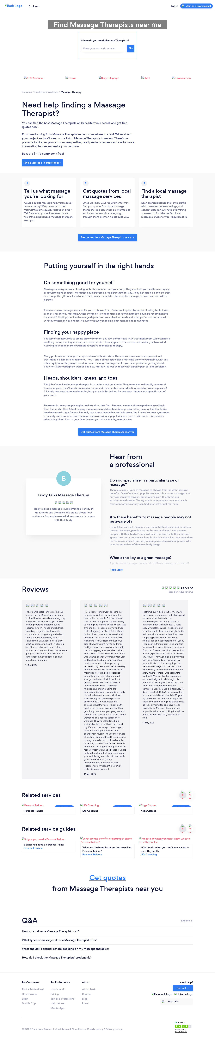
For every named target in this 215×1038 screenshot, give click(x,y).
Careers (86, 994)
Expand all (187, 920)
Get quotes (107, 878)
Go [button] (131, 48)
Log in (174, 6)
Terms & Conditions (73, 1029)
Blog (84, 999)
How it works (29, 994)
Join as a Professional (63, 999)
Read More (116, 569)
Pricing (55, 994)
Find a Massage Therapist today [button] (42, 162)
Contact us (183, 988)
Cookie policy (95, 1029)
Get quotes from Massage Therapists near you (108, 237)
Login (25, 999)
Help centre (57, 1003)
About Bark (88, 989)
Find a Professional (33, 989)
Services (27, 92)
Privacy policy (113, 1029)
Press (85, 1003)
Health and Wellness (46, 92)
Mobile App (29, 1003)
